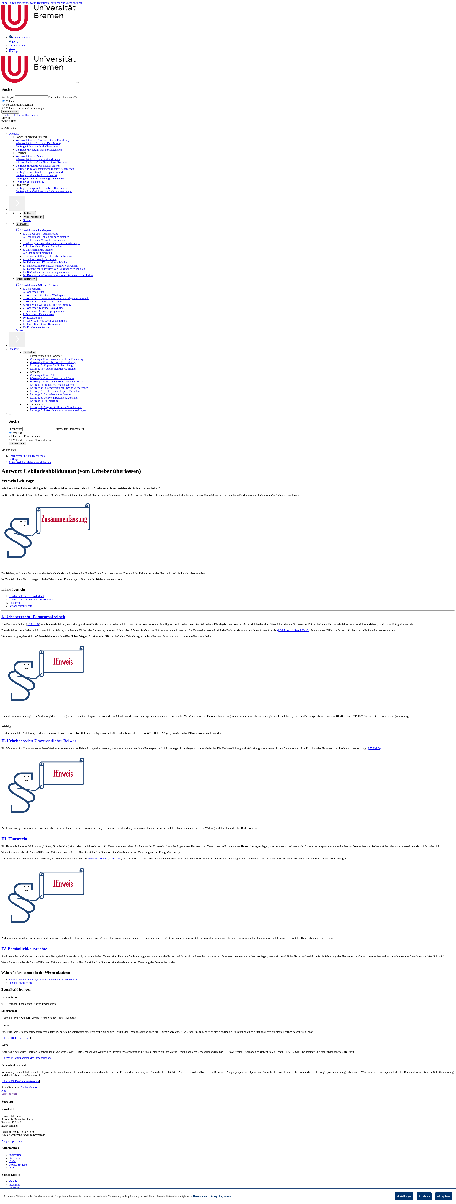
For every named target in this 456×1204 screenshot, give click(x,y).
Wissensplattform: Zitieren (30, 156)
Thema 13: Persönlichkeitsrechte (20, 1081)
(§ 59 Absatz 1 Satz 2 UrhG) (293, 630)
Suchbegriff (8, 97)
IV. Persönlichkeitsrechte (24, 948)
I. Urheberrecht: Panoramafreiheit (33, 616)
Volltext (10, 100)
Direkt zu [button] (14, 348)
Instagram (14, 1184)
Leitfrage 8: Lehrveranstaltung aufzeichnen (40, 178)
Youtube (13, 1181)
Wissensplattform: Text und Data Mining (38, 143)
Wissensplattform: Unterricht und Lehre (38, 159)
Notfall (12, 1161)
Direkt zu (14, 133)
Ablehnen (424, 1196)
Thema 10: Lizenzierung (16, 1037)
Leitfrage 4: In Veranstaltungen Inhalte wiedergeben (45, 168)
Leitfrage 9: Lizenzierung (30, 181)
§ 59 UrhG (33, 624)
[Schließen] (17, 228)
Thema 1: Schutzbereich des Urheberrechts (26, 1057)
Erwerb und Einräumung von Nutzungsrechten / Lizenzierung (43, 979)
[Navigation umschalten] (77, 82)
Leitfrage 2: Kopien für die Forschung (37, 146)
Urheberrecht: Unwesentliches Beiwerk (31, 599)
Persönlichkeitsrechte (20, 605)
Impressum (15, 1154)
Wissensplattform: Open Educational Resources (42, 162)
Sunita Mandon (29, 1087)
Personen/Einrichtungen (19, 104)
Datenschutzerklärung (205, 1196)
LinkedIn (14, 1187)
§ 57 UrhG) (374, 748)
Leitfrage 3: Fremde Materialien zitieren (38, 165)
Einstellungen (404, 1196)
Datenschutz (15, 1158)
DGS (11, 1167)
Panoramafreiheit (98, 858)
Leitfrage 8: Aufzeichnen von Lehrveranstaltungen (44, 191)
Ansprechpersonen (11, 1141)
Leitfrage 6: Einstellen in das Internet (36, 175)
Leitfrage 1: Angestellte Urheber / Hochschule (41, 188)
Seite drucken (9, 1093)
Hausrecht (14, 602)
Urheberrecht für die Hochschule (19, 115)
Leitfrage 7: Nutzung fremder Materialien (39, 149)
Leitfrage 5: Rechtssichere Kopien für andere (41, 172)
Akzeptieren (444, 1196)
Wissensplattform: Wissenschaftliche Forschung (42, 140)
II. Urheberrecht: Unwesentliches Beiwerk (40, 740)
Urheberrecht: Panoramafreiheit (26, 596)
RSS (4, 1090)
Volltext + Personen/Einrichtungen (25, 108)
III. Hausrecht (14, 838)
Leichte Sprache (18, 1164)
